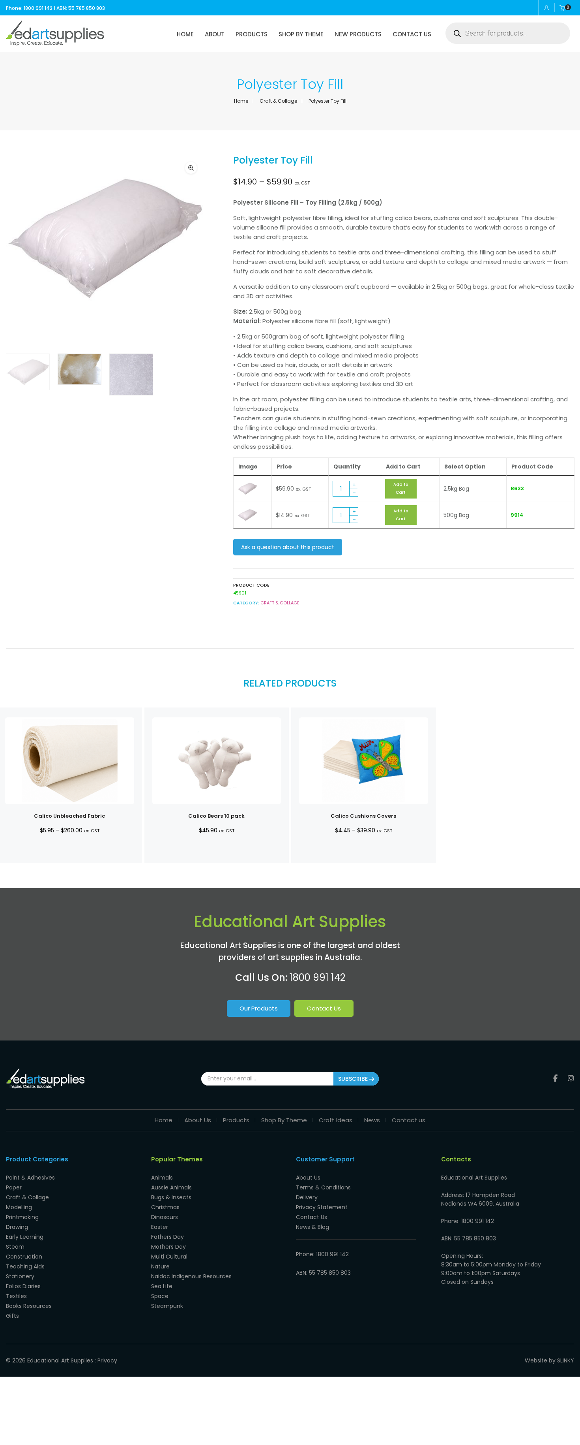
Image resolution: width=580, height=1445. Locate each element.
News (372, 1120)
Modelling (19, 1207)
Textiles (16, 1296)
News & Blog (312, 1227)
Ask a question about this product (287, 547)
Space (159, 1296)
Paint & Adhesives (30, 1178)
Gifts (12, 1316)
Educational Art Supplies (60, 1360)
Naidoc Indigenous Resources (191, 1276)
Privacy (107, 1360)
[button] (191, 168)
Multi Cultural (169, 1257)
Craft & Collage (278, 101)
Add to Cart (400, 488)
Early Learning (24, 1237)
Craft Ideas (335, 1120)
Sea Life (161, 1286)
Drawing (17, 1227)
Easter (159, 1227)
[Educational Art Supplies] (55, 43)
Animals (162, 1178)
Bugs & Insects (171, 1197)
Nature (160, 1266)
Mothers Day (168, 1247)
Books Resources (29, 1306)
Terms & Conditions (323, 1187)
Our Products (258, 1008)
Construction (24, 1257)
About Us (197, 1120)
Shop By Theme (284, 1120)
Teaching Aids (25, 1266)
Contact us (408, 1120)
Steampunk (167, 1306)
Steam (15, 1247)
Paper (14, 1187)
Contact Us (324, 1008)
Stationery (20, 1276)
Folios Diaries (23, 1286)
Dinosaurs (164, 1217)
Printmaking (22, 1217)
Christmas (165, 1207)
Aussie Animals (171, 1187)
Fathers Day (167, 1237)
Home (241, 101)
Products (236, 1120)
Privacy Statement (322, 1207)
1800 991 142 (317, 977)
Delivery (307, 1197)
